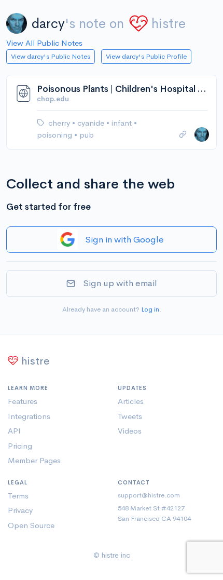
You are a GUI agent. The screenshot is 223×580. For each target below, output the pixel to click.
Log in (150, 309)
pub (86, 135)
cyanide (91, 123)
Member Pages (34, 460)
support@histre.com (149, 495)
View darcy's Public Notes (50, 56)
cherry (60, 123)
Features (22, 401)
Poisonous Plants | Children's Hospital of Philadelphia (122, 89)
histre (168, 23)
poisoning (55, 135)
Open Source (31, 525)
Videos (130, 431)
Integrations (29, 416)
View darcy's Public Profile (146, 56)
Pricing (20, 446)
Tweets (130, 416)
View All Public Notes (44, 43)
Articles (131, 401)
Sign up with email (120, 283)
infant (123, 123)
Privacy (20, 510)
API (14, 431)
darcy (48, 23)
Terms (18, 496)
